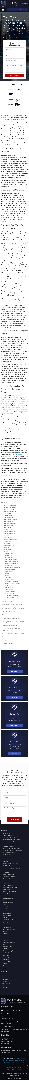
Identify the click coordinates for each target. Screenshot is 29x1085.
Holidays (6, 551)
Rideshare (7, 575)
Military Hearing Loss (10, 559)
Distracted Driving (9, 531)
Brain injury (7, 513)
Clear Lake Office (14, 688)
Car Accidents (8, 521)
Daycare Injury (8, 529)
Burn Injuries (8, 515)
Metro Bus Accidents (10, 557)
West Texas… (17, 1067)
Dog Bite (6, 535)
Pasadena (17, 1061)
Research (7, 573)
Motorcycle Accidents (11, 561)
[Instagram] (13, 1010)
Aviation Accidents (10, 511)
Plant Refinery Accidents (12, 567)
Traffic (6, 585)
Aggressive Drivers (10, 507)
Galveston (10, 1063)
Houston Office (15, 742)
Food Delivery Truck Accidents (12, 618)
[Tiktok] (19, 1010)
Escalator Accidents (10, 539)
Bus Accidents (8, 517)
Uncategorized (8, 589)
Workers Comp (9, 593)
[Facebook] (2, 1010)
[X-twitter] (5, 1010)
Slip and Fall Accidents (11, 581)
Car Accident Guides (10, 519)
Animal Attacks (9, 509)
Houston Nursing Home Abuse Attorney (12, 629)
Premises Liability (9, 569)
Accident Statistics (10, 505)
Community (8, 527)
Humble (4, 1063)
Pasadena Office (14, 662)
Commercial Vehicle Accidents (12, 605)
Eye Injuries (7, 541)
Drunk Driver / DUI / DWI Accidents (13, 608)
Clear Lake (23, 1061)
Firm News (7, 543)
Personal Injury (8, 565)
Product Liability (9, 571)
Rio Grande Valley (13, 1065)
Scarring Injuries (9, 579)
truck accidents (6, 400)
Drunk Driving (8, 537)
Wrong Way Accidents (11, 595)
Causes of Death (9, 525)
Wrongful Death (9, 597)
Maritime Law (8, 555)
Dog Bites (5, 640)
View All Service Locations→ (14, 1069)
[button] (3, 10)
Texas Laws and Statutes (12, 583)
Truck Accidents (11, 115)
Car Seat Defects (9, 523)
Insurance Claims (9, 553)
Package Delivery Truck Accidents (13, 622)
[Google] (10, 1010)
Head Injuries (8, 549)
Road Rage (7, 577)
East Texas (10, 1067)
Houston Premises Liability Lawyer (13, 633)
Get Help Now (5, 972)
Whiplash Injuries (9, 591)
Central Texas (23, 1065)
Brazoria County (18, 1063)
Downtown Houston (7, 1026)
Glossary (7, 547)
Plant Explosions (7, 637)
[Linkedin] (8, 1010)
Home (3, 115)
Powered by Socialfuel (14, 1078)
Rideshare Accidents (9, 611)
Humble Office (14, 714)
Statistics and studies (8, 211)
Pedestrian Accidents (11, 563)
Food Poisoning (9, 545)
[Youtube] (16, 1010)
